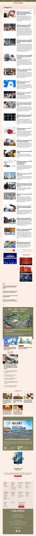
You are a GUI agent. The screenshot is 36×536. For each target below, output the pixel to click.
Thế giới (5, 485)
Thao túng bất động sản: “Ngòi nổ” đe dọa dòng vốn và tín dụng (7, 413)
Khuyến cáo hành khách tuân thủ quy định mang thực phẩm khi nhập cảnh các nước (24, 185)
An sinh (19, 497)
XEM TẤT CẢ (4, 304)
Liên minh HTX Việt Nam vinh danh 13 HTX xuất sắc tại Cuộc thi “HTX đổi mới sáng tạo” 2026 (10, 287)
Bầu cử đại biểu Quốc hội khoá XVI (25, 272)
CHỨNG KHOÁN (20, 482)
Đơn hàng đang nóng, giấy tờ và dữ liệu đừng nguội (17, 401)
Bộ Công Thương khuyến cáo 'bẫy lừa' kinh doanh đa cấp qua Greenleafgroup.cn (24, 162)
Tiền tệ (12, 485)
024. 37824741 (23, 502)
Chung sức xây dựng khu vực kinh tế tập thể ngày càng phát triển (10, 296)
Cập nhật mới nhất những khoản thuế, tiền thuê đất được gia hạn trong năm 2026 (10, 348)
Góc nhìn (19, 487)
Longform (14, 311)
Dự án (26, 485)
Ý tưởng (27, 494)
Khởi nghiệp (28, 493)
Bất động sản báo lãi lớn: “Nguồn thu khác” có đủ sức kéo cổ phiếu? (10, 379)
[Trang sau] (24, 250)
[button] (31, 447)
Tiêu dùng (18, 68)
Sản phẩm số (13, 494)
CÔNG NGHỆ (13, 492)
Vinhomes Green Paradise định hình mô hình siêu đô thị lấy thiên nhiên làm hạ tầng (10, 300)
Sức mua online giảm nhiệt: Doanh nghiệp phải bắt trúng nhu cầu (28, 401)
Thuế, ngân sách (14, 487)
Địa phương (6, 486)
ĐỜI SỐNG (5, 502)
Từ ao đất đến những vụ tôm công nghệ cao (17, 439)
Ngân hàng (18, 80)
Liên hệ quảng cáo (21, 504)
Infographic (24, 309)
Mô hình (19, 494)
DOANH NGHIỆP (6, 492)
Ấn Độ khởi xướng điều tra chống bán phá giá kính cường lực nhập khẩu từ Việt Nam (24, 41)
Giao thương (18, 139)
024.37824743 (18, 528)
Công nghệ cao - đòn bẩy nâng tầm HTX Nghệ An (12, 447)
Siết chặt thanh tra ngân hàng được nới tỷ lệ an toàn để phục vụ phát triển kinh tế (10, 292)
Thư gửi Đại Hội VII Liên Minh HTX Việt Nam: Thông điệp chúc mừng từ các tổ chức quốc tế (10, 371)
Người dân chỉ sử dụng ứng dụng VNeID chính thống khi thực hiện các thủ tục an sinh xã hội (24, 13)
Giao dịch (20, 486)
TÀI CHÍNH (12, 482)
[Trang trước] (11, 250)
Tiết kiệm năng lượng (24, 280)
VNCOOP (12, 502)
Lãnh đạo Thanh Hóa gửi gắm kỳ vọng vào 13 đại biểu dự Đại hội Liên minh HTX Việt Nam (11, 382)
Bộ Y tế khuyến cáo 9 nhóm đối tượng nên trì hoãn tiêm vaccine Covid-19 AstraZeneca (24, 57)
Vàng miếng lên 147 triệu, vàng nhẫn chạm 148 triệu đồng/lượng (10, 375)
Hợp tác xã (20, 493)
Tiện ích (27, 487)
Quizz (23, 311)
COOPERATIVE (20, 492)
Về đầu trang (21, 506)
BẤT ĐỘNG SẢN (28, 482)
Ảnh (9, 309)
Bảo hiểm (12, 486)
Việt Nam (18, 228)
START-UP (27, 492)
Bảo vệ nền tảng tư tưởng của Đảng (25, 264)
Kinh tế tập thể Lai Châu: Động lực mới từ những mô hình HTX (26, 448)
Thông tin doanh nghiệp (6, 499)
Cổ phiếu (19, 485)
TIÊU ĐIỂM (5, 482)
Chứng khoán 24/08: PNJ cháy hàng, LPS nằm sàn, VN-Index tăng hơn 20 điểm (11, 386)
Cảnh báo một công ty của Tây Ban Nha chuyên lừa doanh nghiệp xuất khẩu (24, 207)
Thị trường (18, 172)
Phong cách (6, 506)
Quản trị (5, 497)
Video (15, 309)
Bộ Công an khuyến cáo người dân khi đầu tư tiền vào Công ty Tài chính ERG (24, 116)
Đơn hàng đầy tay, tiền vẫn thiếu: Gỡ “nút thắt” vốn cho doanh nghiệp (18, 413)
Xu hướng (18, 91)
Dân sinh (18, 10)
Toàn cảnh (27, 486)
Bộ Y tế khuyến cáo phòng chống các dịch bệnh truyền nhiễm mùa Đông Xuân (24, 104)
